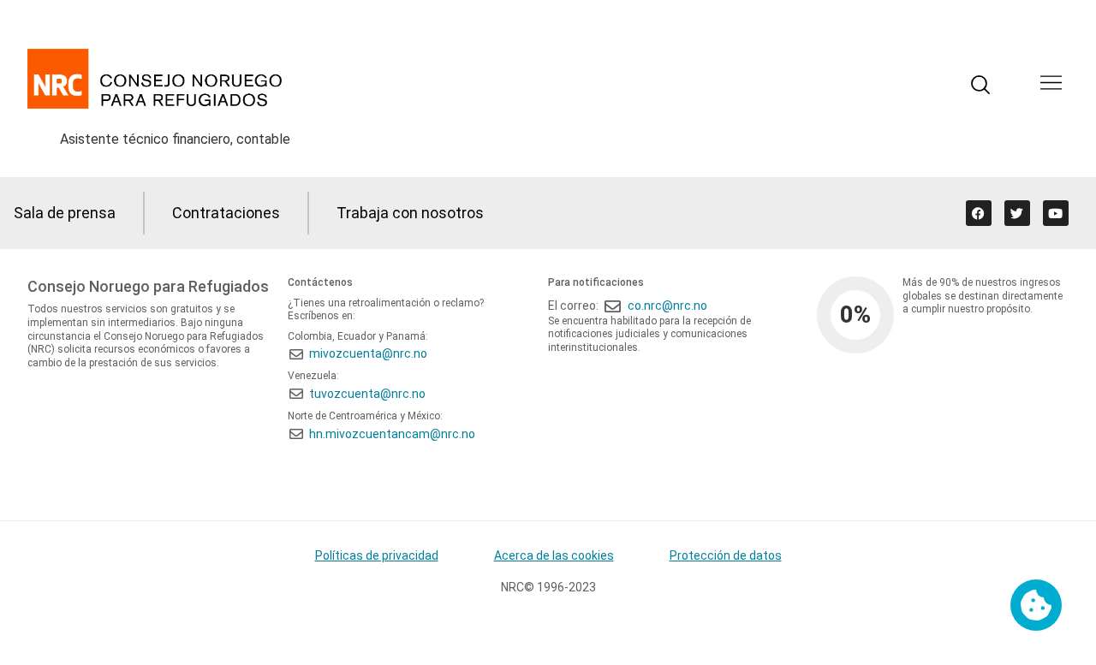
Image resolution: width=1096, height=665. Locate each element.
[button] (1051, 84)
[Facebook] (979, 213)
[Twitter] (1017, 213)
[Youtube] (1056, 213)
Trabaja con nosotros (410, 213)
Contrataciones (226, 213)
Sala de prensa (65, 213)
